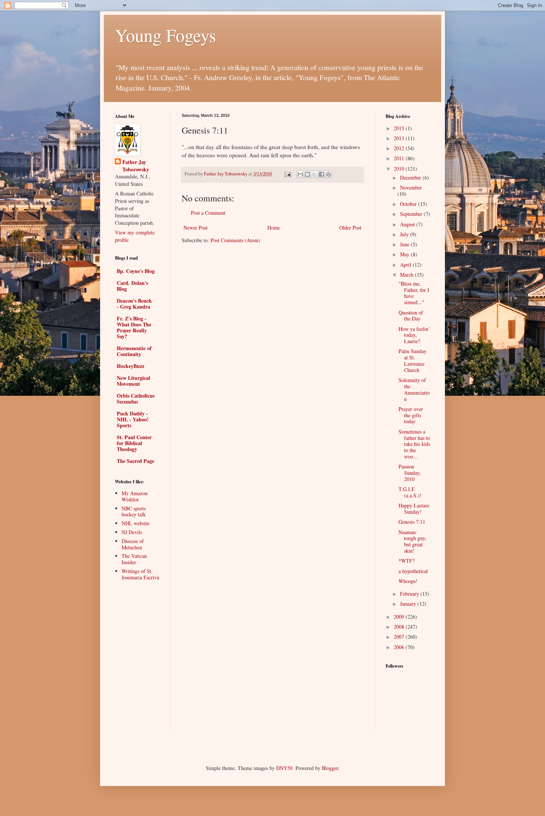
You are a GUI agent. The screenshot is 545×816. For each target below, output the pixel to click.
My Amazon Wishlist (135, 496)
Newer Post (196, 227)
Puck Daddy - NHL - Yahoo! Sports (133, 419)
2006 (400, 647)
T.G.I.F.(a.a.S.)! (410, 492)
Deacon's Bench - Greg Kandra (134, 303)
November (411, 187)
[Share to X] (314, 174)
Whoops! (408, 581)
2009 (400, 616)
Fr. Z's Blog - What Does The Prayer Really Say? (134, 327)
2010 (400, 168)
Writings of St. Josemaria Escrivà (140, 574)
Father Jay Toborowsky (135, 165)
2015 (400, 128)
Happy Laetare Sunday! (414, 508)
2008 (400, 626)
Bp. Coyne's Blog (136, 271)
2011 (400, 158)
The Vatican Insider (134, 559)
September (412, 213)
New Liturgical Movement (133, 381)
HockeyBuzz (130, 366)
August (408, 224)
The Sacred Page (135, 461)
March (407, 274)
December (411, 177)
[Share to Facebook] (321, 174)
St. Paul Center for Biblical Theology (134, 443)
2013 (400, 138)
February (410, 593)
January (408, 603)
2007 (400, 636)
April (406, 264)
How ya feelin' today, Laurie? (414, 335)
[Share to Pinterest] (328, 174)
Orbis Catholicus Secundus (136, 398)
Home (273, 227)
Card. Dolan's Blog (132, 286)
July (405, 234)
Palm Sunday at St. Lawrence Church (412, 360)
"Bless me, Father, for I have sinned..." (414, 293)
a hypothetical (413, 571)
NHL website (135, 523)
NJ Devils (132, 532)
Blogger (330, 767)
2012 (400, 148)
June (405, 244)
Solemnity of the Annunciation (414, 389)
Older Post (350, 227)
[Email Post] (287, 174)
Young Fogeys (165, 35)
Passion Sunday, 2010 (410, 473)
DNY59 (284, 767)
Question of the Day (411, 315)
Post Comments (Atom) (235, 240)
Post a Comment (208, 212)
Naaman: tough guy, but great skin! (412, 541)
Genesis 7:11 (412, 521)
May (405, 254)
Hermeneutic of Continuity (134, 351)
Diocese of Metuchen (133, 544)
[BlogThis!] (307, 174)
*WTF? (406, 560)
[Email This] (300, 174)
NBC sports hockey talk (134, 511)
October (409, 203)
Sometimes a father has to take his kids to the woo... (414, 444)
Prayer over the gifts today (411, 415)
